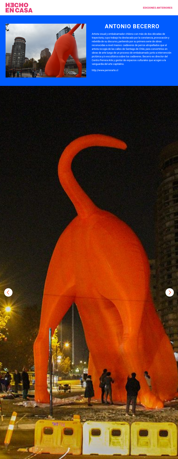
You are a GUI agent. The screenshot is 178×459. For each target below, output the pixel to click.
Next (169, 292)
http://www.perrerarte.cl (105, 70)
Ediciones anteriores (157, 7)
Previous (8, 292)
